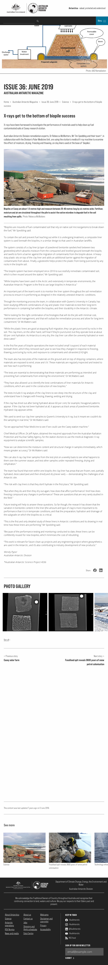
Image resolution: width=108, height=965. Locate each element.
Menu (100, 20)
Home (6, 101)
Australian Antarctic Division (81, 888)
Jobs (25, 922)
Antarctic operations (9, 924)
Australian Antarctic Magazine (25, 101)
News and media (12, 933)
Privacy (43, 925)
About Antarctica (12, 914)
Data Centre (28, 933)
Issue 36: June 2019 (50, 101)
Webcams (44, 914)
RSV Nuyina (9, 929)
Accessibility (45, 929)
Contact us (28, 918)
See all (6, 639)
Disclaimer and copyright (46, 920)
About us (27, 914)
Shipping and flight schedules (30, 928)
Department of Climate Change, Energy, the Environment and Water (81, 883)
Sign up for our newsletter (77, 945)
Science (65, 101)
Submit (68, 958)
